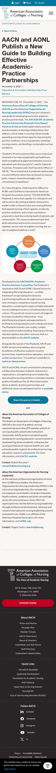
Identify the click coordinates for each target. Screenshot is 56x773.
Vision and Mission (28, 623)
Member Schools (28, 632)
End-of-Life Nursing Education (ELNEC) (28, 695)
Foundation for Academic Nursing (28, 678)
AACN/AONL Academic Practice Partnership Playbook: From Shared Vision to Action (28, 123)
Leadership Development (28, 674)
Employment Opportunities (28, 653)
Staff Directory (28, 649)
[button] (39, 3)
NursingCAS (28, 691)
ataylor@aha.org (34, 527)
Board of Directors (28, 640)
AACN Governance (28, 636)
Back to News (10, 31)
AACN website (31, 337)
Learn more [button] (9, 769)
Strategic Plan (28, 627)
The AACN (28, 669)
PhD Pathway (28, 682)
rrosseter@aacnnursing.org (16, 466)
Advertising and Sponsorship (20, 757)
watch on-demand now (13, 361)
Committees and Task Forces (28, 644)
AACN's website (28, 456)
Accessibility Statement (32, 753)
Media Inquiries (41, 757)
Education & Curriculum (14, 90)
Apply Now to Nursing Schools (28, 686)
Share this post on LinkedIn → (28, 400)
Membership (34, 90)
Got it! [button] (48, 766)
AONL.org (25, 521)
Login (16, 2)
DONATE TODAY (28, 603)
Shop (29, 3)
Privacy (17, 753)
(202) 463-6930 (29, 595)
